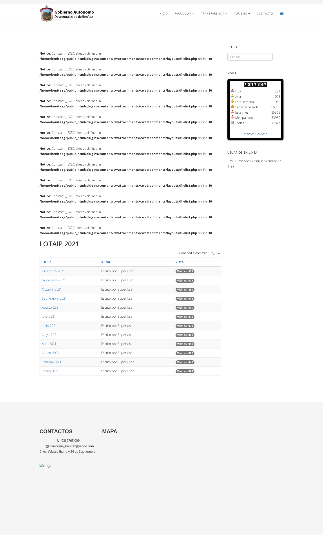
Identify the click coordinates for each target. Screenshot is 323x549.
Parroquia (183, 13)
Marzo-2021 (50, 353)
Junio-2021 (49, 326)
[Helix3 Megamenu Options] (281, 13)
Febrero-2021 (51, 362)
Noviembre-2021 (54, 280)
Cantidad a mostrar (193, 253)
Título (46, 262)
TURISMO (240, 13)
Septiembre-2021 (54, 298)
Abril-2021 (49, 344)
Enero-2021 (50, 371)
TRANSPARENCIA (213, 13)
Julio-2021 (49, 316)
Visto (180, 262)
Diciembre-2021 (53, 271)
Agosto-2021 (51, 307)
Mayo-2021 (50, 335)
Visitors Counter (255, 134)
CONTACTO (265, 13)
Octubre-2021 (52, 289)
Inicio (163, 13)
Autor (105, 262)
